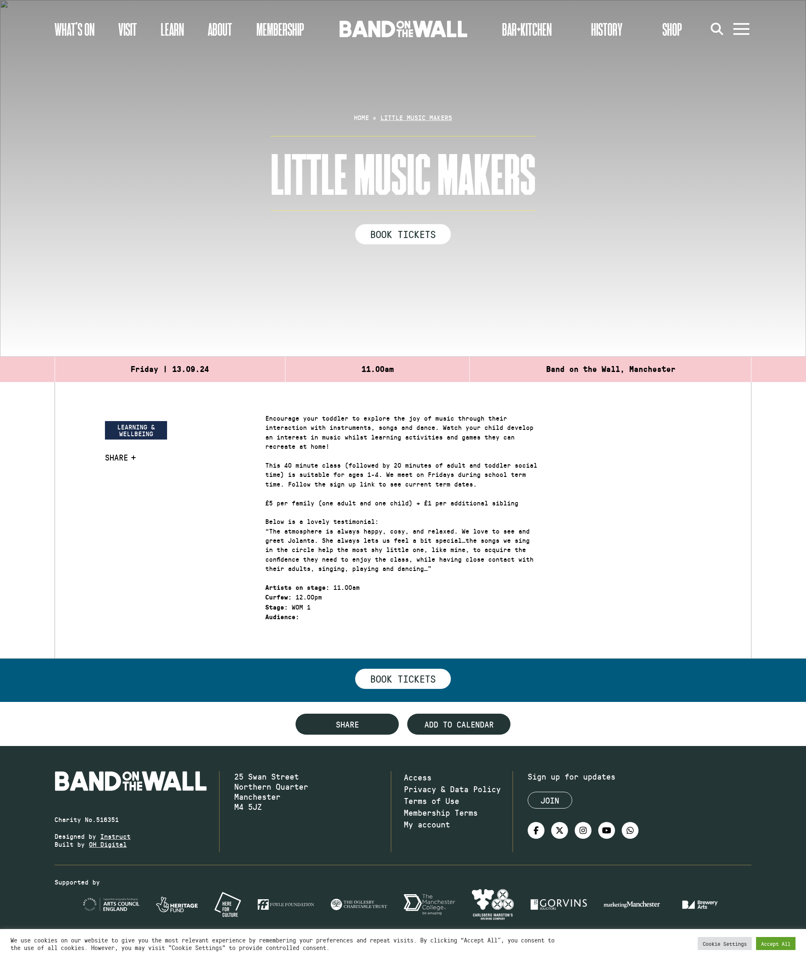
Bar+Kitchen (527, 29)
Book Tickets (403, 234)
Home (361, 117)
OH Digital (108, 844)
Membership (280, 29)
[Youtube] (606, 830)
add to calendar (459, 724)
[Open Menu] (741, 29)
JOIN (550, 800)
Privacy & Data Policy (452, 788)
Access (418, 777)
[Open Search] (717, 29)
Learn (172, 29)
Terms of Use (431, 800)
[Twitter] (559, 830)
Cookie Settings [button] (725, 943)
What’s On (74, 29)
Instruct (115, 836)
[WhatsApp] (630, 830)
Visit (127, 29)
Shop (672, 29)
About (220, 29)
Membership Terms (441, 812)
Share (116, 457)
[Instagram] (583, 830)
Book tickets (403, 678)
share (347, 724)
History (607, 29)
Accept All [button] (775, 943)
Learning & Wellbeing (136, 430)
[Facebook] (536, 830)
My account (427, 824)
